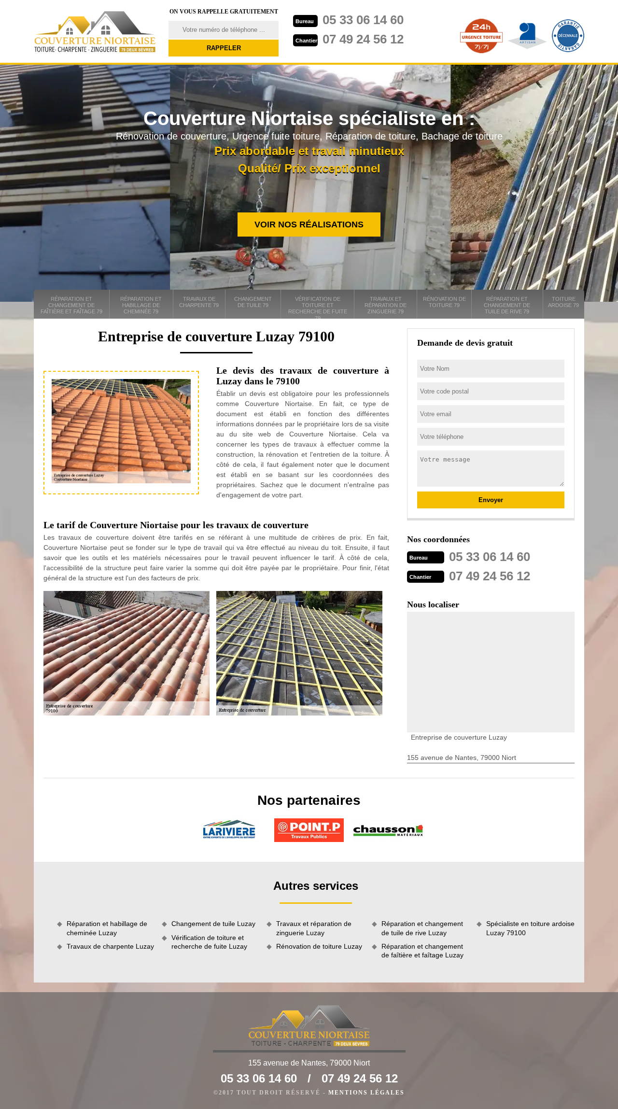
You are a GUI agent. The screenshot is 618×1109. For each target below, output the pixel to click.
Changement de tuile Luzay (213, 923)
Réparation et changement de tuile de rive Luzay (422, 928)
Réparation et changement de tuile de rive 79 (507, 305)
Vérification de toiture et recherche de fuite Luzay (209, 942)
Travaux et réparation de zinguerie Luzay (313, 928)
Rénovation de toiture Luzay (319, 946)
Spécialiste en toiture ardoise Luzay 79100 (530, 928)
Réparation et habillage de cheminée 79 (141, 305)
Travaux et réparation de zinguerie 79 (386, 305)
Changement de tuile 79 (253, 302)
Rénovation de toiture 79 (444, 302)
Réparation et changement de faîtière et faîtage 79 (71, 305)
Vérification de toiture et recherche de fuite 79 (317, 307)
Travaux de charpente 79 (199, 302)
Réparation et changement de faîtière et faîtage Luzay (422, 950)
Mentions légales (366, 1092)
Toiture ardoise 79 (563, 302)
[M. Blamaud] (95, 31)
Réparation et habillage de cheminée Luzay (107, 928)
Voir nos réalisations (309, 224)
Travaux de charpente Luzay (110, 946)
